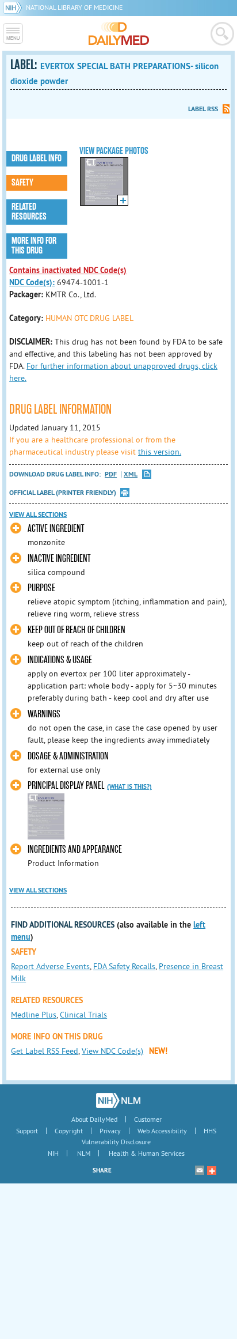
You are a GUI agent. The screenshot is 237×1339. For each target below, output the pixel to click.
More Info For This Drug (34, 245)
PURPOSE (41, 588)
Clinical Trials (83, 1014)
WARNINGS (44, 714)
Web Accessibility (162, 1130)
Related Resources (29, 211)
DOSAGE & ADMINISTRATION (68, 756)
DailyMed (119, 33)
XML (130, 474)
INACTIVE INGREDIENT (59, 559)
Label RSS (203, 109)
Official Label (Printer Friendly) (62, 492)
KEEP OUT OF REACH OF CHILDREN (76, 630)
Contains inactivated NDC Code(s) (68, 270)
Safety (22, 182)
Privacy (110, 1130)
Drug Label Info (37, 158)
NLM (83, 1153)
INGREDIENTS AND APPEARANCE (75, 850)
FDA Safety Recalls (124, 966)
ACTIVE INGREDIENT (56, 529)
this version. (159, 452)
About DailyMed (94, 1119)
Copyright (69, 1130)
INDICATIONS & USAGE (60, 660)
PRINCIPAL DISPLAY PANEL (66, 786)
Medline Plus (33, 1014)
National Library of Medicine (74, 7)
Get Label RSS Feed (44, 1051)
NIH (53, 1153)
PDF (111, 474)
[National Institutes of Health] (14, 7)
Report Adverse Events (50, 966)
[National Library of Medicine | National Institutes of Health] (118, 1100)
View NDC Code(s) (112, 1051)
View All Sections (38, 514)
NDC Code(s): (32, 282)
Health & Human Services (147, 1153)
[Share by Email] (199, 1170)
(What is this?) (129, 786)
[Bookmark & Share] (211, 1170)
